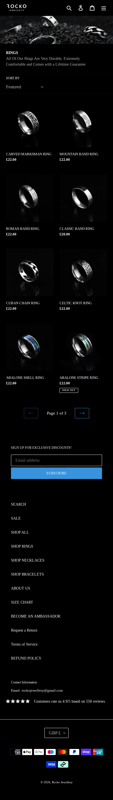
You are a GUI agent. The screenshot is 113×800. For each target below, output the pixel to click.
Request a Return (24, 630)
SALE (16, 518)
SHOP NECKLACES (27, 560)
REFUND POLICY (26, 658)
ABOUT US (20, 588)
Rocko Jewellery (62, 782)
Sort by (13, 78)
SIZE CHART (22, 602)
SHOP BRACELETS (27, 574)
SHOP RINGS (22, 546)
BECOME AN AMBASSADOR (35, 616)
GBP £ (55, 733)
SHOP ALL (20, 532)
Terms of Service (24, 644)
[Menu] (103, 8)
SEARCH (18, 504)
